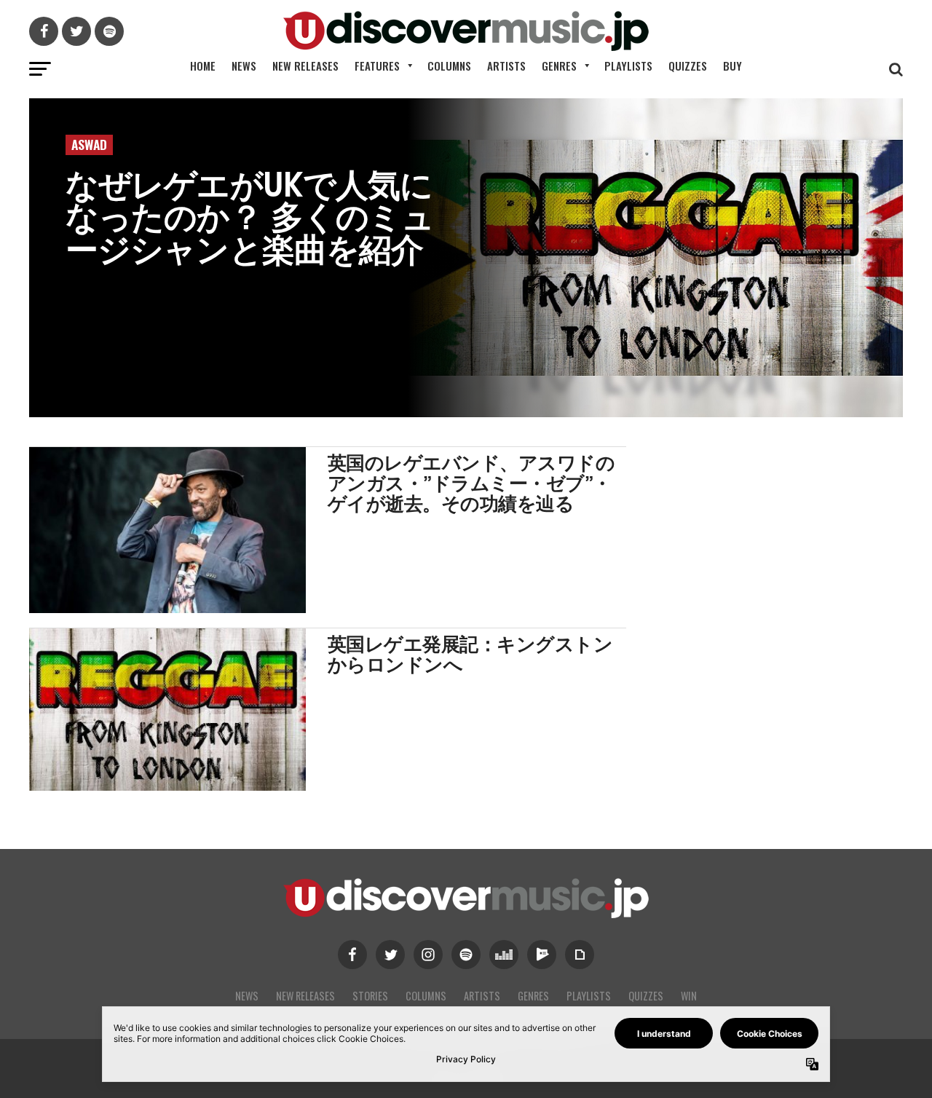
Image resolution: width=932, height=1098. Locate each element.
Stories (370, 995)
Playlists (628, 66)
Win (689, 995)
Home (203, 66)
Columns (449, 66)
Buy (732, 66)
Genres (559, 66)
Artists (506, 66)
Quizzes (687, 66)
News (244, 66)
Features (377, 66)
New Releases (305, 66)
